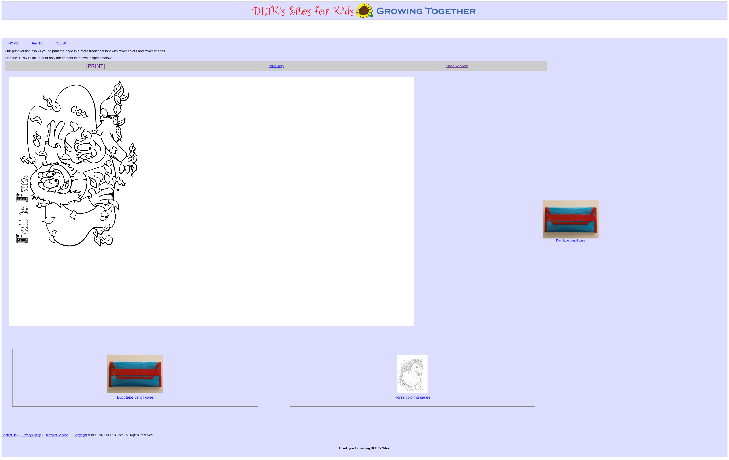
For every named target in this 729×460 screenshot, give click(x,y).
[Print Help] (276, 66)
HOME (13, 43)
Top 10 (61, 43)
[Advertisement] (364, 28)
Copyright (80, 435)
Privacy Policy (31, 435)
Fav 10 (37, 43)
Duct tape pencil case (570, 240)
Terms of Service (57, 435)
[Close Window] (457, 66)
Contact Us (9, 435)
